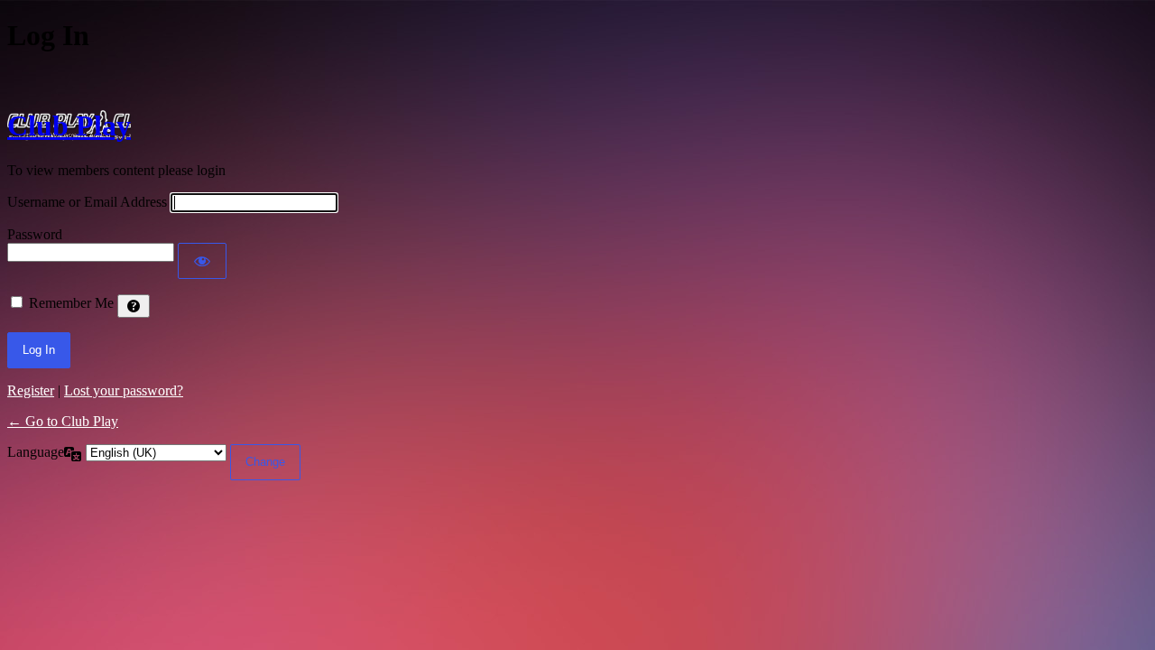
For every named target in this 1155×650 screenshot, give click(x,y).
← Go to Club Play (62, 421)
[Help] (133, 306)
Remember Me (71, 303)
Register (30, 390)
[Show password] (202, 261)
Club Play (69, 125)
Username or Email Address (87, 201)
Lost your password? (123, 390)
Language (35, 452)
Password (34, 234)
